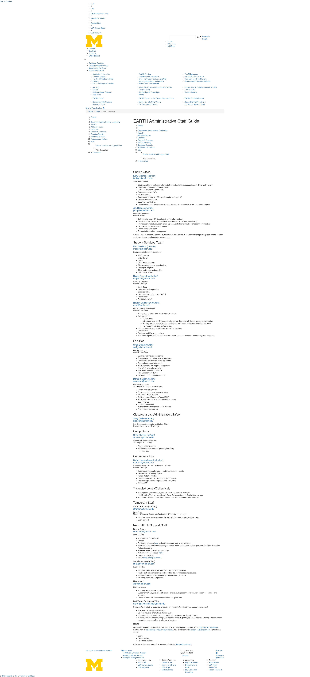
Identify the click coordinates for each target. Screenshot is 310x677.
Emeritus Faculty (97, 134)
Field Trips (97, 94)
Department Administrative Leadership (105, 122)
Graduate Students (96, 63)
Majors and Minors (98, 18)
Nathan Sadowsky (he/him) (146, 302)
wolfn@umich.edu (142, 583)
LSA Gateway (96, 33)
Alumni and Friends (96, 70)
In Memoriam (96, 152)
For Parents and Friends (148, 104)
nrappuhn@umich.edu (144, 278)
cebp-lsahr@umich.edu (144, 531)
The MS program (191, 74)
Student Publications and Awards (151, 81)
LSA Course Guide (98, 28)
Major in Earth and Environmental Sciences (155, 87)
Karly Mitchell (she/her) (144, 175)
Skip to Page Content (94, 108)
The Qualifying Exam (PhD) (103, 79)
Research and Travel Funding (196, 79)
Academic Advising (169, 665)
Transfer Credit (144, 89)
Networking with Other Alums (150, 102)
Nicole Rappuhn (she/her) (145, 275)
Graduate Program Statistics (103, 83)
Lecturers (94, 129)
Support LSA (96, 23)
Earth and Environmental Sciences (99, 650)
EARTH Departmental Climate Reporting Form (156, 98)
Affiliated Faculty (97, 127)
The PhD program (99, 76)
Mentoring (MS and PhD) (194, 76)
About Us (92, 53)
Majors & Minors (191, 662)
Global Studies (167, 670)
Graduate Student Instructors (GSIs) (152, 79)
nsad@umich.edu (141, 305)
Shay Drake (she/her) (143, 418)
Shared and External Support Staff (109, 145)
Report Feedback (215, 670)
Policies (95, 81)
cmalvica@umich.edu (143, 437)
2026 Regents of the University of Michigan (18, 676)
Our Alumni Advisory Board (195, 104)
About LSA (142, 662)
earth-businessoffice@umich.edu (149, 603)
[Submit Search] (198, 37)
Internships (166, 667)
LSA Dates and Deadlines (191, 671)
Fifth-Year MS (190, 89)
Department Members (97, 68)
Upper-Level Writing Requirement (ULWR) (201, 87)
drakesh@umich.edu (143, 420)
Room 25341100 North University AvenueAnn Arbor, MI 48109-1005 (134, 652)
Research (206, 36)
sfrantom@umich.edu (143, 508)
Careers (92, 48)
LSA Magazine (143, 667)
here (156, 543)
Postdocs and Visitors (99, 139)
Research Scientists (98, 131)
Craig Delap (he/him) (143, 344)
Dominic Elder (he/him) (144, 378)
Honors (141, 94)
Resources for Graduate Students (197, 81)
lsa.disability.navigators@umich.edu (159, 630)
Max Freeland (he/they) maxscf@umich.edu (144, 247)
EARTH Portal (94, 56)
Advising (96, 87)
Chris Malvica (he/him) (144, 434)
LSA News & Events (145, 665)
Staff (98, 111)
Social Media (214, 662)
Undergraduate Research (102, 92)
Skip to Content (6, 1)
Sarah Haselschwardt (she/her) (148, 459)
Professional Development (149, 83)
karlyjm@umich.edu (142, 178)
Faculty (93, 124)
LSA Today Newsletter (213, 666)
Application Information (101, 74)
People (205, 39)
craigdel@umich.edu (143, 347)
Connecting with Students (102, 102)
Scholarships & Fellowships (149, 92)
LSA (92, 8)
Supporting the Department (195, 102)
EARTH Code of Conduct (194, 98)
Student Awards (191, 92)
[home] (104, 108)
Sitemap (185, 655)
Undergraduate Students (98, 65)
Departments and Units (99, 13)
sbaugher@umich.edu (144, 563)
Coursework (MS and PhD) (149, 76)
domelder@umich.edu (144, 381)
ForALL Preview (145, 74)
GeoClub (92, 51)
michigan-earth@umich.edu (199, 630)
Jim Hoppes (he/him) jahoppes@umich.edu (143, 209)
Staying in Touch (99, 104)
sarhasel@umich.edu (143, 462)
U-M (92, 3)
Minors (95, 89)
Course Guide (167, 662)
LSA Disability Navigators (208, 627)
